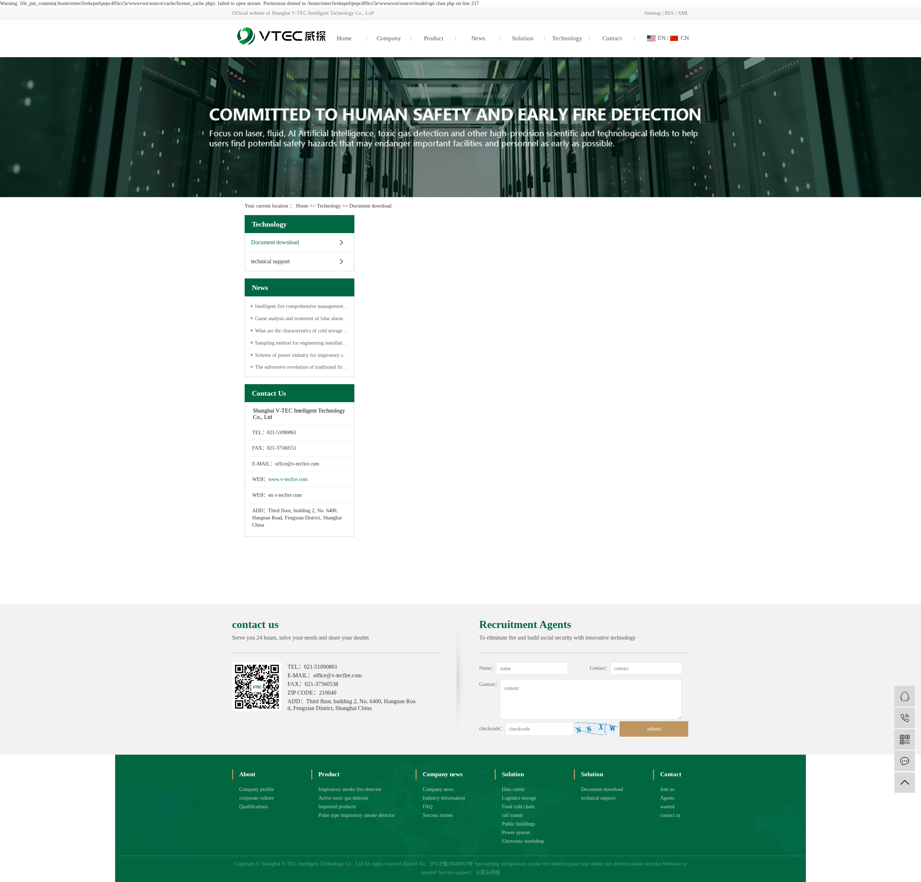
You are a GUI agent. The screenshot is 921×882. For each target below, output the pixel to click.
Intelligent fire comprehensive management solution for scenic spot (302, 306)
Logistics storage (519, 798)
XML (683, 13)
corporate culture (256, 798)
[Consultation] (904, 696)
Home (344, 38)
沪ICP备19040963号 (451, 864)
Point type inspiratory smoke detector (356, 815)
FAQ (427, 806)
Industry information (444, 798)
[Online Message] (904, 761)
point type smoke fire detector (599, 864)
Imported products (337, 806)
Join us (667, 789)
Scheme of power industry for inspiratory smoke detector (302, 355)
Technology (567, 38)
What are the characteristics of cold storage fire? (302, 330)
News (478, 38)
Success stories (438, 815)
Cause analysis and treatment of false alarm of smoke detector (302, 318)
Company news (438, 789)
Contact (612, 38)
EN (662, 38)
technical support (270, 261)
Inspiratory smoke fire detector (349, 789)
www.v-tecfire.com (288, 479)
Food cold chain (518, 806)
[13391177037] (904, 718)
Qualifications (253, 806)
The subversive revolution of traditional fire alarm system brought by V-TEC (302, 367)
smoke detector (646, 864)
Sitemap (652, 13)
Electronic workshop (523, 841)
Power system (516, 832)
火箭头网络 (487, 872)
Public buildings (518, 824)
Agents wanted (667, 802)
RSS (669, 13)
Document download (275, 242)
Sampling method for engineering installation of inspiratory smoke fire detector (302, 343)
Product (434, 38)
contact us (670, 815)
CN (685, 38)
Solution (523, 38)
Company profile (256, 789)
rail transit (512, 815)
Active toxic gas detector (343, 798)
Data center (513, 789)
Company (389, 38)
